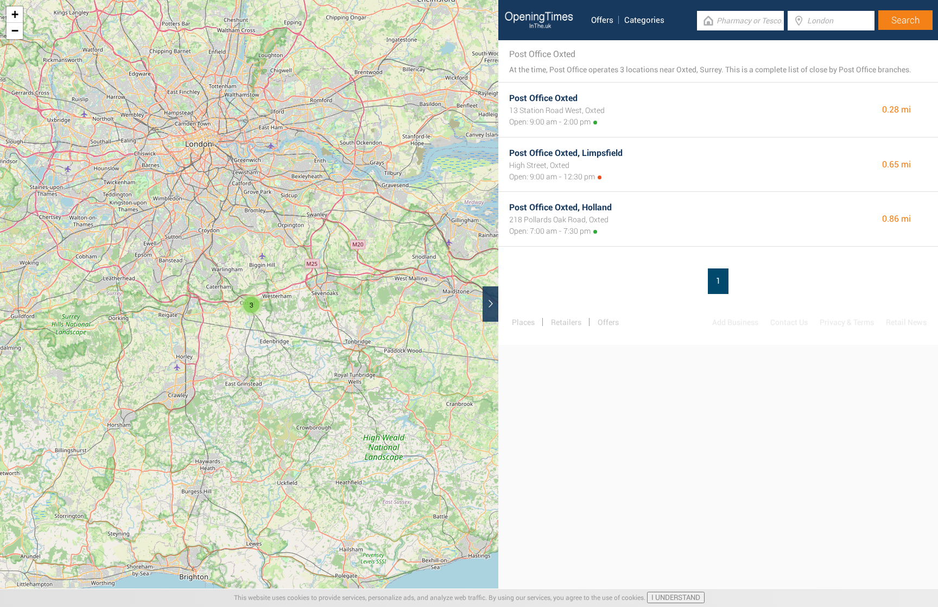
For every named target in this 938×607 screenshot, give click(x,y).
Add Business (735, 322)
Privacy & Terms (847, 322)
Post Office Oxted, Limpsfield (566, 153)
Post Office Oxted (543, 98)
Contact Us (789, 322)
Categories (644, 20)
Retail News (906, 322)
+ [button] (14, 14)
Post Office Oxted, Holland (560, 207)
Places (523, 322)
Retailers (566, 322)
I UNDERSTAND (675, 597)
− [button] (14, 30)
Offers (602, 20)
